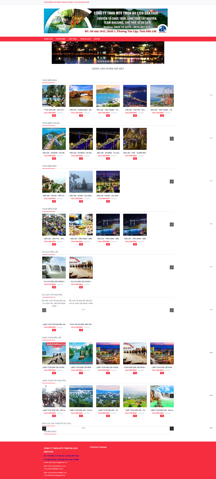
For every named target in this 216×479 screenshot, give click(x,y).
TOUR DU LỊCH (85, 39)
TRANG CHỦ (48, 39)
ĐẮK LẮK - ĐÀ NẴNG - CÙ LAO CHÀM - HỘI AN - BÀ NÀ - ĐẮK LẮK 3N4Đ (108, 153)
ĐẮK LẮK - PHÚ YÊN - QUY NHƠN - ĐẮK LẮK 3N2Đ (135, 110)
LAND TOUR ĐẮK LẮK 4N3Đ (81, 367)
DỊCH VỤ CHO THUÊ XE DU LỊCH (56, 423)
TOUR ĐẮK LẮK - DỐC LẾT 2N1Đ (54, 110)
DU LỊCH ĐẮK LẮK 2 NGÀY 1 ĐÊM (81, 282)
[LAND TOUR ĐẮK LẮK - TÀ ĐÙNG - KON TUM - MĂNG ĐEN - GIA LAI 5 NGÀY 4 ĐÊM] (108, 396)
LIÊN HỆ (97, 39)
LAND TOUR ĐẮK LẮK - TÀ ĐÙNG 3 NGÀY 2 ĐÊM (135, 410)
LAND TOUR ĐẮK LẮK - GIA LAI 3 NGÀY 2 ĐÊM (162, 410)
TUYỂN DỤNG (60, 39)
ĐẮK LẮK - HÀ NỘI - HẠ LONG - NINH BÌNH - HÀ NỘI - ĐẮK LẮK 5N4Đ (108, 196)
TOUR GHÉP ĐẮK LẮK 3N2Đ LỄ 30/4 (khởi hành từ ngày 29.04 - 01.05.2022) (135, 368)
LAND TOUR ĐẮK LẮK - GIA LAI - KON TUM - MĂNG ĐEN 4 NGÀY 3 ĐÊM (54, 410)
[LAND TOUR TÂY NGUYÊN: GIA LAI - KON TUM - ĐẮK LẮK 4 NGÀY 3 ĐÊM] (54, 310)
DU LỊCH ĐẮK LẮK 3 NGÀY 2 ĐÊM (54, 282)
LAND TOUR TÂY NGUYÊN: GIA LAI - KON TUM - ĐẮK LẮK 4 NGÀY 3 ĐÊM (54, 325)
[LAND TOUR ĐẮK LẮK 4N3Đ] (81, 353)
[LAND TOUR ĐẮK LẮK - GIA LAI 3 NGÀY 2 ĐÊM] (162, 396)
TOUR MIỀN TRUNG (51, 123)
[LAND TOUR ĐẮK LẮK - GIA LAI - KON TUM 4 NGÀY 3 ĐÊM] (81, 396)
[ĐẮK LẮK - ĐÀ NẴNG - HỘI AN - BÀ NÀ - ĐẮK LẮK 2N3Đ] (81, 139)
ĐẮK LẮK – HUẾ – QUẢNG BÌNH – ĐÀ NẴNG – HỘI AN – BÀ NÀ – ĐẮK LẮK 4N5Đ (135, 153)
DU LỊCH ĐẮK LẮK (50, 252)
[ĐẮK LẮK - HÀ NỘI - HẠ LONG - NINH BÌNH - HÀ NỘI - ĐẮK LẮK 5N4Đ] (108, 182)
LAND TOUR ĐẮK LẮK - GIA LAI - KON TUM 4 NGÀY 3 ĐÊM (81, 410)
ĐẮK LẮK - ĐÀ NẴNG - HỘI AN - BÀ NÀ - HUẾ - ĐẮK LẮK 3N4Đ (54, 153)
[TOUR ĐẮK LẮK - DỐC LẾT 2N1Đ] (54, 96)
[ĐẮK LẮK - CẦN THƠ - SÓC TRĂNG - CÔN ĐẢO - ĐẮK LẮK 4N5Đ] (54, 225)
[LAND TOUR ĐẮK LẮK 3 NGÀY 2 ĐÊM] (108, 353)
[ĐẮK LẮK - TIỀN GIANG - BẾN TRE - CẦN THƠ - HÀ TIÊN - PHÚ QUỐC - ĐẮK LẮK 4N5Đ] (81, 225)
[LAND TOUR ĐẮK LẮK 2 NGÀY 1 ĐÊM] (54, 353)
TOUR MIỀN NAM (49, 209)
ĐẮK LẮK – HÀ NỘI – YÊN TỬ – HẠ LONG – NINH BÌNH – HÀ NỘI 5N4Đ (54, 196)
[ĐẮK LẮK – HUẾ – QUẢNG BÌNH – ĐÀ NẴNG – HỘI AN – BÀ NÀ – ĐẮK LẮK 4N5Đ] (135, 139)
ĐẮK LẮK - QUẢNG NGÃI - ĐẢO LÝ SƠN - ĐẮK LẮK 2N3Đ (81, 110)
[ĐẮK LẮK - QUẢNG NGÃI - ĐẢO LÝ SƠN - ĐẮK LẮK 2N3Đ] (81, 96)
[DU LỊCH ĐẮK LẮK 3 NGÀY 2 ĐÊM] (54, 268)
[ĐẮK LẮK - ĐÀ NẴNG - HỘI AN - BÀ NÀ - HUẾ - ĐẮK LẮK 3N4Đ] (54, 139)
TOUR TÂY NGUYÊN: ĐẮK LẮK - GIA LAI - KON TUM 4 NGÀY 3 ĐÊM (81, 325)
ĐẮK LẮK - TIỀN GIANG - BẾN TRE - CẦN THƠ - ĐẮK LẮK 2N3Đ (108, 239)
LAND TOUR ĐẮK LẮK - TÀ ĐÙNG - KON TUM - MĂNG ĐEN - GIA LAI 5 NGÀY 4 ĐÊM (108, 410)
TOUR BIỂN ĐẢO (49, 80)
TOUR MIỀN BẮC (49, 166)
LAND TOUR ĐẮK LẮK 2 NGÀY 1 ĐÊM (54, 368)
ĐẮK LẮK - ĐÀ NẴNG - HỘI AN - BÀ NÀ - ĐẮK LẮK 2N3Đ (81, 153)
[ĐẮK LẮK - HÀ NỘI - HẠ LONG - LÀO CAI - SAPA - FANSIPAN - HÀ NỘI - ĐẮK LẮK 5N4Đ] (81, 182)
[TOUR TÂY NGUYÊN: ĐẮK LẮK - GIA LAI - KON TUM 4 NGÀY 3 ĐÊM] (81, 310)
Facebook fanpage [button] (98, 447)
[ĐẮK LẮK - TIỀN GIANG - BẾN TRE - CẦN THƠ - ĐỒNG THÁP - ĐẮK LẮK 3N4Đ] (135, 225)
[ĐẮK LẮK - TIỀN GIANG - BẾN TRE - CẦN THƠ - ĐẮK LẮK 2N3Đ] (108, 225)
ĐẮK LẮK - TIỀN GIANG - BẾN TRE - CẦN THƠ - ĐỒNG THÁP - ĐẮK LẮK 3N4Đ (135, 239)
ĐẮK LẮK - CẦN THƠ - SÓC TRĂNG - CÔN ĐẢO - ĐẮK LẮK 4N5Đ (54, 239)
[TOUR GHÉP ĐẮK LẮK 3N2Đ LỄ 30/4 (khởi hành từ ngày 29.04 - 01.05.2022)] (135, 353)
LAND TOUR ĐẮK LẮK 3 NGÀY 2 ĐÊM (108, 368)
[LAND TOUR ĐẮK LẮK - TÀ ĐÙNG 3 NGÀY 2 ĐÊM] (135, 396)
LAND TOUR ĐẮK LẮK (51, 338)
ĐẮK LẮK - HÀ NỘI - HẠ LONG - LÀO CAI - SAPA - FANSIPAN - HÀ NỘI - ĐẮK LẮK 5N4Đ (81, 196)
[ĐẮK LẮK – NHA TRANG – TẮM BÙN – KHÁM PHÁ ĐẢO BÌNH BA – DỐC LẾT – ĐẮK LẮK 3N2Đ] (108, 96)
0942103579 (158, 11)
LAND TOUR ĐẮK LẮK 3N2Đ (162, 367)
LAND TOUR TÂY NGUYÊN (54, 381)
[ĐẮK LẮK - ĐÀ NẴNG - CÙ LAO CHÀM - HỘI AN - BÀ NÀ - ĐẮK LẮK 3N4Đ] (108, 139)
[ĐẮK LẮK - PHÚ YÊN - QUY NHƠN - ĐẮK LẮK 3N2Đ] (135, 96)
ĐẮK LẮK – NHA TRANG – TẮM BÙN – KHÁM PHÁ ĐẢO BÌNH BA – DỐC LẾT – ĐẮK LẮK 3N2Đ (108, 110)
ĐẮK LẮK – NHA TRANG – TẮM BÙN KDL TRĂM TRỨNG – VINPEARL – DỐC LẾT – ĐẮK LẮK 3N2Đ (162, 110)
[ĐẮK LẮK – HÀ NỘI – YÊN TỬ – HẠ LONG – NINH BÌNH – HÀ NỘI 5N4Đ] (54, 182)
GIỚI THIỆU (73, 39)
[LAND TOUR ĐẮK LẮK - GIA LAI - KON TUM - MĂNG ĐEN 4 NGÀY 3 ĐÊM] (54, 396)
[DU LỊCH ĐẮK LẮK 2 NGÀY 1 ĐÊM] (81, 268)
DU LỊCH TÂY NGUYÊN (52, 295)
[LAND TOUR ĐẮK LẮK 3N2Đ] (162, 353)
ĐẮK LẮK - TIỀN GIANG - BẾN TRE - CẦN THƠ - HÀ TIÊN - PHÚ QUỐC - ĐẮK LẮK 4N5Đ (81, 239)
